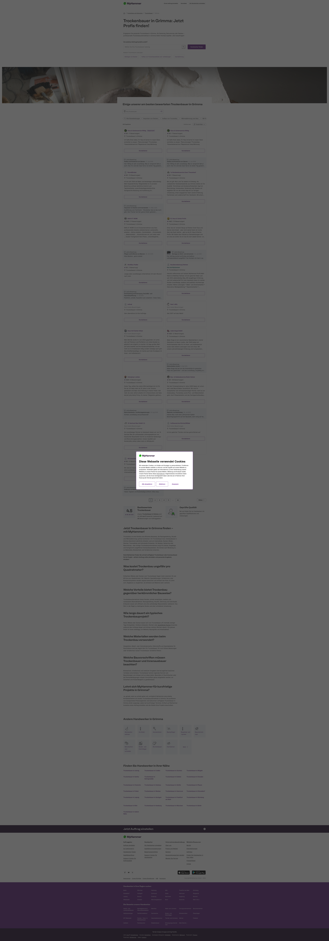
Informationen (161, 474)
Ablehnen (162, 484)
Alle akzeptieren (147, 484)
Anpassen (175, 484)
